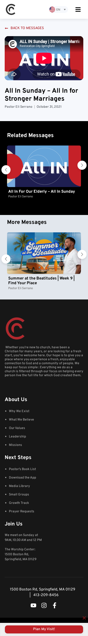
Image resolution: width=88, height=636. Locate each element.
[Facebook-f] (54, 605)
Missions (15, 445)
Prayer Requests (21, 511)
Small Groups (19, 495)
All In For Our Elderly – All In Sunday (41, 191)
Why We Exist (19, 411)
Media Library (19, 486)
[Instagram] (44, 605)
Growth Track (19, 503)
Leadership (17, 437)
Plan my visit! (44, 629)
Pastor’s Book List (22, 469)
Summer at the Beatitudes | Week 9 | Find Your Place (41, 281)
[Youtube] (33, 605)
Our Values (17, 428)
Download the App (22, 478)
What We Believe (21, 420)
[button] (6, 169)
